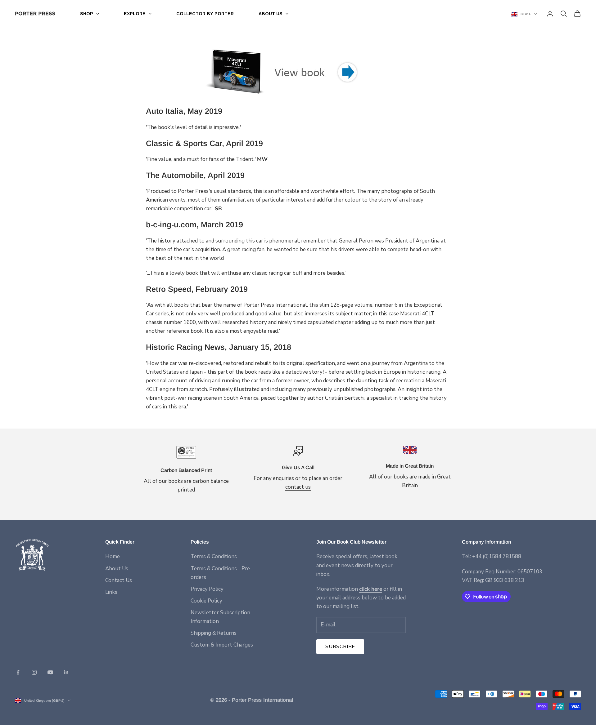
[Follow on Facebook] (18, 672)
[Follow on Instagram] (34, 672)
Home (112, 556)
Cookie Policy (206, 600)
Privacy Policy (207, 589)
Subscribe (340, 646)
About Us (116, 568)
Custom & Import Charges (222, 644)
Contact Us (118, 580)
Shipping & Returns (214, 633)
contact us (298, 487)
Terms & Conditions (214, 556)
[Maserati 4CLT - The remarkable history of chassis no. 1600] (298, 72)
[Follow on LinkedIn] (66, 672)
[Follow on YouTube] (50, 672)
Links (111, 592)
